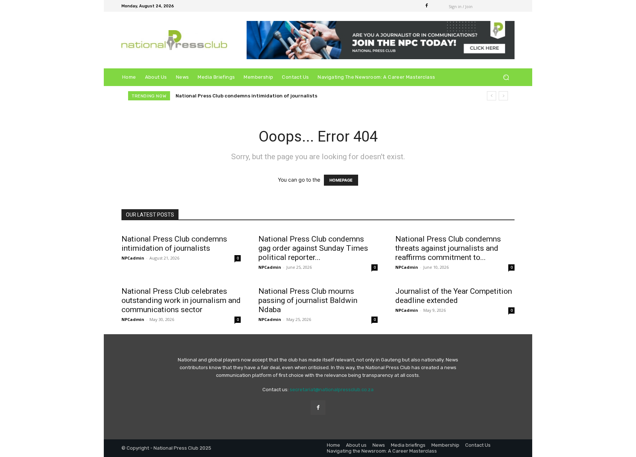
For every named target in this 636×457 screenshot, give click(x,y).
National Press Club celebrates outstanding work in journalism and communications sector (181, 300)
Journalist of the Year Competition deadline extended (453, 296)
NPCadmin (132, 258)
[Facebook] (426, 5)
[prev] (491, 95)
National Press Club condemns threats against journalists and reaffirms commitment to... (448, 248)
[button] (506, 77)
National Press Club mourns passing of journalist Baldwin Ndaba (307, 300)
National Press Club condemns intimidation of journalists (246, 96)
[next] (503, 95)
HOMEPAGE (341, 180)
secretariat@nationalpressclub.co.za (332, 389)
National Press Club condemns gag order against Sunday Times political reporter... (313, 248)
